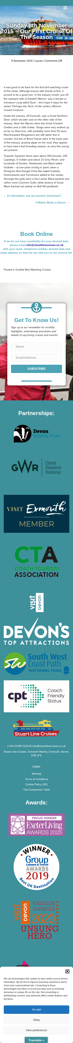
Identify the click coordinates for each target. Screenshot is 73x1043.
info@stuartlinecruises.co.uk (44, 244)
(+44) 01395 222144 (19, 745)
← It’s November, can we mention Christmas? (32, 195)
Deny (36, 1019)
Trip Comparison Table (36, 789)
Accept (36, 1009)
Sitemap (36, 773)
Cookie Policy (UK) (36, 784)
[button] (67, 971)
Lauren (38, 60)
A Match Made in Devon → (52, 202)
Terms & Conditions (36, 779)
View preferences (36, 1030)
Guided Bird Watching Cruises (33, 269)
